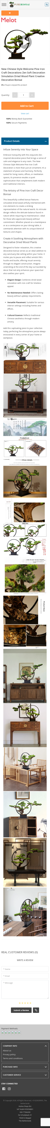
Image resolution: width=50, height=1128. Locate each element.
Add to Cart (26, 106)
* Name (6, 969)
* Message (8, 983)
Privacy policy (9, 1054)
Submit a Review (21, 1010)
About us (7, 1050)
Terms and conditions (13, 1058)
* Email (6, 976)
